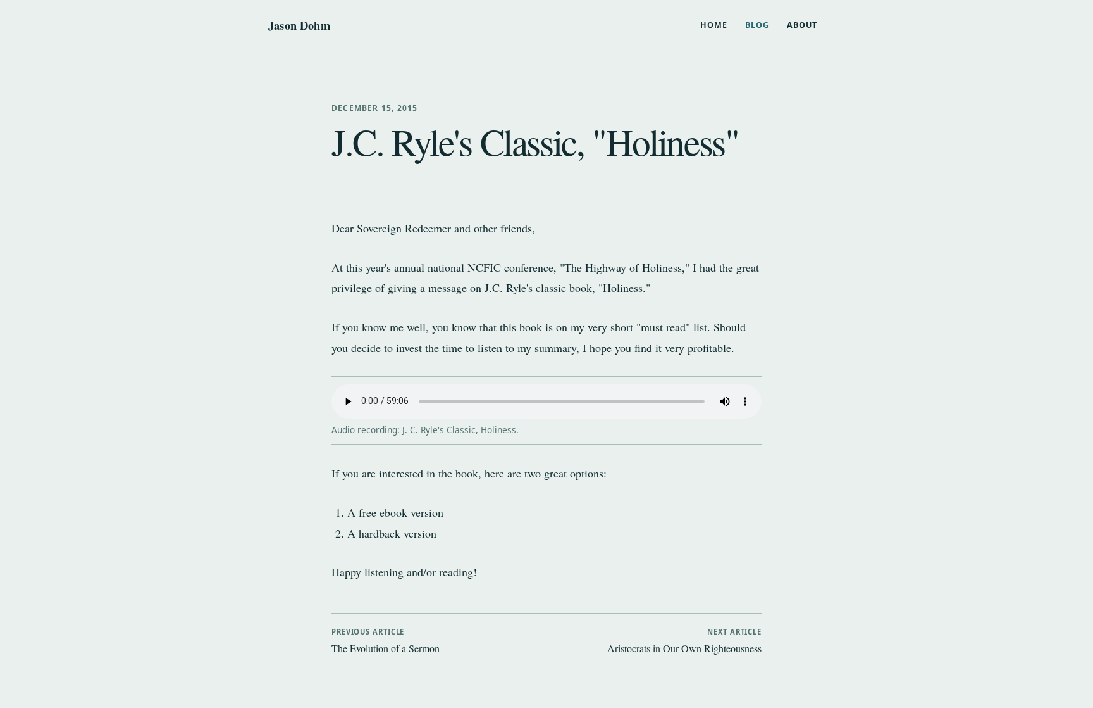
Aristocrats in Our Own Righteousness (684, 641)
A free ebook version (395, 512)
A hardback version (391, 533)
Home (713, 25)
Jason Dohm (299, 25)
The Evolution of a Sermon (385, 641)
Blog (757, 25)
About (802, 25)
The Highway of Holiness (623, 267)
